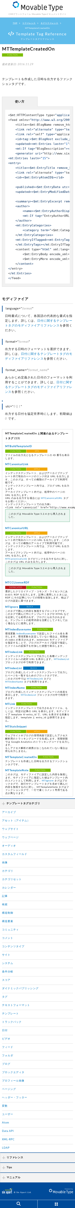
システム (7, 963)
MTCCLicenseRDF (17, 582)
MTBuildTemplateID (18, 446)
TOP (15, 23)
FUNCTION (12, 55)
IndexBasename (26, 633)
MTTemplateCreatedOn (21, 757)
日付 (5, 1030)
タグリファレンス (49, 23)
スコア (6, 980)
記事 (5, 896)
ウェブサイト (10, 829)
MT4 (37, 451)
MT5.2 (37, 469)
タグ (5, 997)
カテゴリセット (12, 879)
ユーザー (7, 1114)
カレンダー (9, 888)
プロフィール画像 (13, 1081)
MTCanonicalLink (16, 464)
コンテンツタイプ (13, 946)
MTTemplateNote (17, 770)
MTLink (10, 704)
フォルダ (7, 1055)
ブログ (6, 1064)
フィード (7, 1047)
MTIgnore (11, 607)
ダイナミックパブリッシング (20, 988)
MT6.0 (37, 731)
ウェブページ (10, 837)
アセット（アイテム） (16, 820)
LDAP (6, 1148)
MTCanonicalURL (52, 498)
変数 (5, 1106)
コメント (7, 938)
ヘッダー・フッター (14, 1097)
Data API (8, 1131)
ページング (9, 1089)
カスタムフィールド (14, 854)
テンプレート (10, 1013)
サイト (6, 955)
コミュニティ (10, 929)
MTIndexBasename (18, 629)
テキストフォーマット (16, 1005)
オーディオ (9, 846)
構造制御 (7, 913)
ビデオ (6, 1039)
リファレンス (29, 23)
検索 (5, 904)
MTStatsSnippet (16, 726)
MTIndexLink (14, 652)
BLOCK (30, 607)
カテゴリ (7, 871)
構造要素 (7, 921)
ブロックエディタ (13, 1072)
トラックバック (12, 1022)
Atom (5, 1122)
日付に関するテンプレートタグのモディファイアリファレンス (38, 387)
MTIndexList (61, 659)
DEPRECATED (15, 587)
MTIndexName (14, 682)
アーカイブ (9, 812)
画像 (5, 862)
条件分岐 (7, 971)
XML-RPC (8, 1139)
